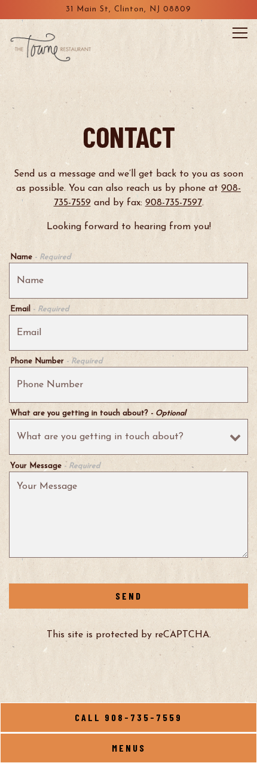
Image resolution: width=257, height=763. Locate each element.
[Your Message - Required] (128, 515)
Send (128, 595)
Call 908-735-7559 (128, 717)
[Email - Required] (128, 333)
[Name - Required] (128, 281)
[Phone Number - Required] (128, 385)
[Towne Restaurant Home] (51, 46)
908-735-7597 (173, 203)
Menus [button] (129, 747)
